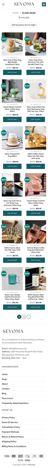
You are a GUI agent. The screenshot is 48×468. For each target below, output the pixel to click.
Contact (5, 388)
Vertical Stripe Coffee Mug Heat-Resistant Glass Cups (35, 250)
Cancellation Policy (11, 427)
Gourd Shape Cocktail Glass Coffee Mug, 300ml (12, 109)
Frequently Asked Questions (15, 403)
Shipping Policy (9, 441)
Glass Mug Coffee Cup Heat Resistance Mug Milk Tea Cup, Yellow (36, 109)
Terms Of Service (10, 422)
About (5, 384)
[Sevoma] (24, 4)
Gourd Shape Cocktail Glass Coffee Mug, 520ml (36, 203)
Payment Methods (10, 432)
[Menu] (3, 4)
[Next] (29, 317)
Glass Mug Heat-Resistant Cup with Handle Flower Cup (35, 62)
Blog (4, 393)
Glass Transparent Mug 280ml (12, 155)
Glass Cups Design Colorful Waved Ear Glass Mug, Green (12, 297)
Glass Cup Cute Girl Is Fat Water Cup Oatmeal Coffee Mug (12, 203)
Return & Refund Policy (13, 436)
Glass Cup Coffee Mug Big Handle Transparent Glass (12, 62)
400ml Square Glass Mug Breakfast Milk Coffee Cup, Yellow (36, 297)
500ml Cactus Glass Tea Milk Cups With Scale (12, 250)
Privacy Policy (8, 417)
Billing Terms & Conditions (14, 446)
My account (7, 398)
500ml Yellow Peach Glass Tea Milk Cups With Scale (36, 156)
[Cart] (44, 4)
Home (16, 13)
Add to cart (12, 72)
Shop (4, 379)
